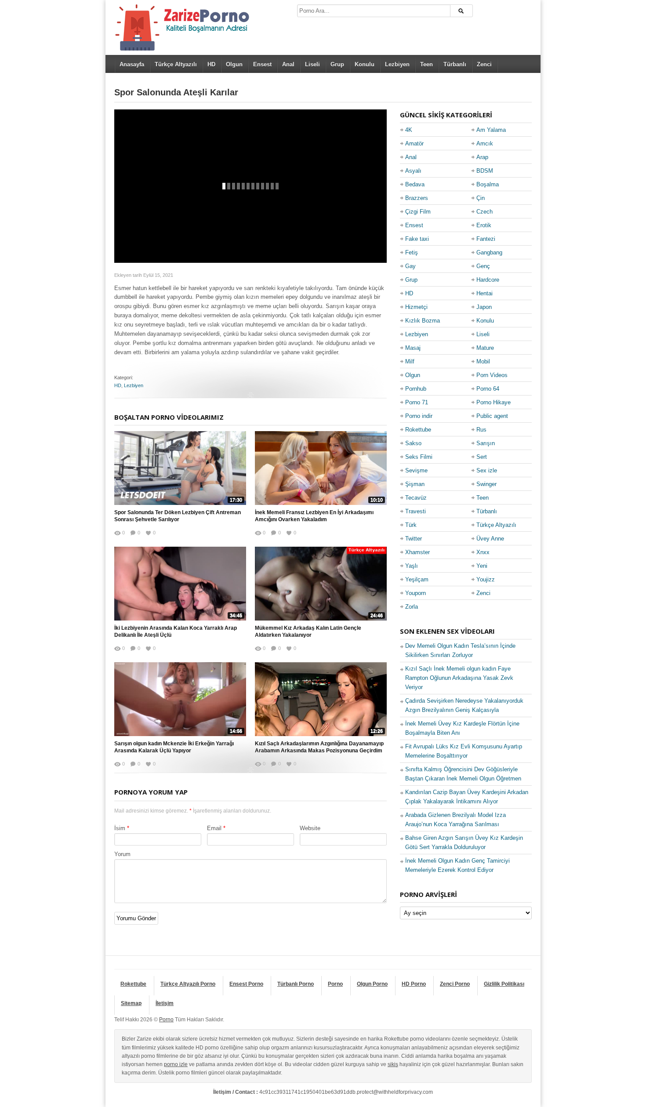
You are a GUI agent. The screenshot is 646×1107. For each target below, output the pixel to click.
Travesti (415, 511)
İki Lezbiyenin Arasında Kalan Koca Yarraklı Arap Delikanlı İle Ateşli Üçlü (175, 632)
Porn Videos (492, 375)
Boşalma (487, 184)
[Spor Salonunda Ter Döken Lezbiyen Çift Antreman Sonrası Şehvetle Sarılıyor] (180, 468)
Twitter (413, 538)
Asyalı (413, 170)
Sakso (413, 443)
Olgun (234, 64)
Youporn (415, 593)
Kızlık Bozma (422, 320)
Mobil (483, 361)
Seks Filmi (418, 457)
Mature (485, 348)
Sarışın (485, 443)
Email (214, 828)
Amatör (414, 143)
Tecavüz (416, 497)
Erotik (483, 225)
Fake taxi (417, 239)
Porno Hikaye (493, 402)
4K (408, 130)
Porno (335, 984)
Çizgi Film (418, 211)
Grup (337, 64)
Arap (482, 157)
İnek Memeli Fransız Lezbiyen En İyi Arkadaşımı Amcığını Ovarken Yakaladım (314, 516)
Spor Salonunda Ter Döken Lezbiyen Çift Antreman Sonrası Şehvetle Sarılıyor (177, 516)
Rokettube (418, 429)
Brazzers (416, 198)
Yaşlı (411, 566)
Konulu (364, 64)
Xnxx (483, 552)
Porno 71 (416, 402)
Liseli (312, 64)
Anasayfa (132, 64)
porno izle (176, 1064)
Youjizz (485, 579)
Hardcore (487, 279)
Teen (426, 64)
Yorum (122, 854)
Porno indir (418, 416)
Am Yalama (491, 130)
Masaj (413, 348)
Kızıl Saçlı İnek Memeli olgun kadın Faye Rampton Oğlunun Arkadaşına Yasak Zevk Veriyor (459, 677)
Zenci (484, 64)
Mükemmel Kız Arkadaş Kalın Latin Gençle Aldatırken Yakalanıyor (308, 632)
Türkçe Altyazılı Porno (187, 984)
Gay (410, 266)
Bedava (415, 184)
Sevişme (416, 470)
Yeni (481, 566)
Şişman (415, 484)
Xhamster (417, 552)
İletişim (165, 1003)
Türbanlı (454, 64)
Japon (484, 307)
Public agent (492, 416)
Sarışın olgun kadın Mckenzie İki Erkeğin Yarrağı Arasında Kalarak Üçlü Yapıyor (174, 747)
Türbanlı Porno (295, 984)
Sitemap (131, 1003)
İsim (119, 828)
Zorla (411, 606)
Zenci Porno (455, 984)
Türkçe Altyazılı (176, 64)
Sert (481, 457)
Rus (481, 429)
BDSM (484, 170)
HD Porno (414, 984)
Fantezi (485, 239)
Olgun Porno (372, 984)
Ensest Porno (246, 984)
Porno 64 (487, 388)
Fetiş (411, 252)
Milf (409, 361)
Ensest (262, 64)
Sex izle (486, 470)
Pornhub (415, 388)
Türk (411, 525)
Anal (288, 64)
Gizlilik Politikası (504, 984)
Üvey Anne (490, 538)
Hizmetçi (416, 307)
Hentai (484, 293)
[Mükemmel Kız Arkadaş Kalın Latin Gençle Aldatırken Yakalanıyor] (321, 583)
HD (211, 64)
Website (310, 828)
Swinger (486, 484)
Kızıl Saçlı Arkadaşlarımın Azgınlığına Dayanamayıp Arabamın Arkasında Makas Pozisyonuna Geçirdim (319, 747)
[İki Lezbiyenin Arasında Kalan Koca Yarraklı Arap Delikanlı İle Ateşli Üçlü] (180, 583)
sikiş (393, 1064)
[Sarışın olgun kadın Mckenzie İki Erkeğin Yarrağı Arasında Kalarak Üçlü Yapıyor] (180, 699)
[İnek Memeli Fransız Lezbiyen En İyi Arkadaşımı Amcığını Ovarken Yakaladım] (321, 468)
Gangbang (489, 252)
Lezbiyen (397, 64)
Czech (484, 211)
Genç (483, 266)
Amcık (484, 143)
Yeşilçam (416, 579)
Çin (480, 198)
